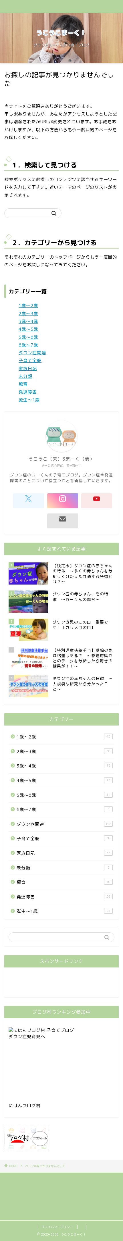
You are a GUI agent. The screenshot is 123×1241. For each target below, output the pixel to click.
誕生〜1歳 (29, 400)
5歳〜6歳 (28, 337)
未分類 (25, 376)
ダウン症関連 (32, 353)
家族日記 (28, 368)
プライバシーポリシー (57, 1227)
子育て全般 (30, 360)
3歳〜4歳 (28, 321)
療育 (23, 384)
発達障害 (28, 392)
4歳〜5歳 (28, 329)
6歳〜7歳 (28, 345)
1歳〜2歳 (28, 306)
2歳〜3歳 (28, 314)
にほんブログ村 (25, 1106)
